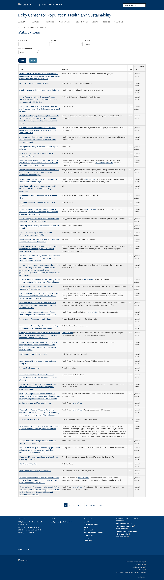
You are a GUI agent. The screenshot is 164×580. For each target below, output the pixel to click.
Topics (87, 40)
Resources (50, 22)
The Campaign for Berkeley (126, 531)
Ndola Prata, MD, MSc (104, 163)
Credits (27, 550)
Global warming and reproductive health (34, 83)
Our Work (36, 22)
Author (54, 40)
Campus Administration (125, 526)
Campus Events (122, 537)
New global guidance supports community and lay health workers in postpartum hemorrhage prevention (38, 188)
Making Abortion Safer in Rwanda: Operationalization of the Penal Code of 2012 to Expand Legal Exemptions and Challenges (39, 172)
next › (93, 505)
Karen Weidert (89, 179)
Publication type (25, 48)
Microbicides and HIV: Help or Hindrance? (35, 471)
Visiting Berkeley (123, 534)
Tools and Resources (91, 525)
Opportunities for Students (93, 533)
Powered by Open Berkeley (136, 562)
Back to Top (142, 577)
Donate (95, 22)
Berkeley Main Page (124, 523)
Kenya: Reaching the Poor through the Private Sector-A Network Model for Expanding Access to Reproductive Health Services (38, 99)
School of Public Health (52, 4)
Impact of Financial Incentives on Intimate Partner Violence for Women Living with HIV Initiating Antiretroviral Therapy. (38, 248)
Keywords (22, 40)
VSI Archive (118, 22)
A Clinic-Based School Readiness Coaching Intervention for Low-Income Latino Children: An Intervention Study (37, 139)
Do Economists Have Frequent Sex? (33, 354)
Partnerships (88, 535)
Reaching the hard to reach (29, 419)
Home (20, 27)
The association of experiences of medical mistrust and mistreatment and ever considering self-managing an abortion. (39, 386)
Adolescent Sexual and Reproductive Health (36, 403)
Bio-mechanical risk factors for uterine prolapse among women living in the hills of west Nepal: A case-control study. (37, 130)
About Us (22, 22)
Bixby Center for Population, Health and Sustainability (64, 15)
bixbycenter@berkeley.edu (61, 522)
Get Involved (65, 22)
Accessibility (141, 564)
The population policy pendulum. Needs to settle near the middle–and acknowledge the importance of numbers (39, 108)
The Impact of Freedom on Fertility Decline (35, 319)
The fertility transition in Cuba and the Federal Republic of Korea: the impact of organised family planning (38, 377)
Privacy (142, 570)
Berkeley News (122, 529)
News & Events (82, 22)
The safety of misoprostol (29, 368)
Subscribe (106, 22)
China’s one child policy (28, 464)
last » (101, 505)
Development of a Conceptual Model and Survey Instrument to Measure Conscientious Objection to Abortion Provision (38, 305)
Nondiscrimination (139, 567)
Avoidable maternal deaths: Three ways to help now (39, 90)
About (86, 522)
